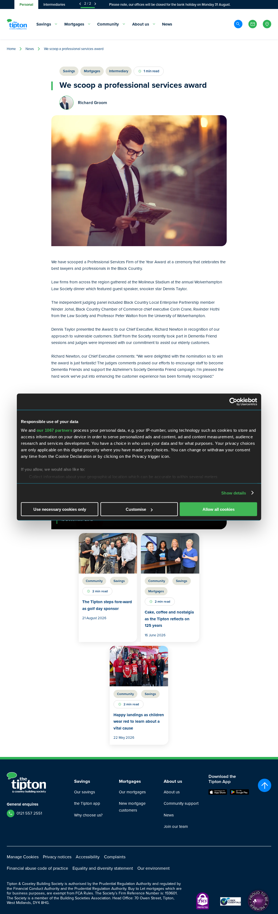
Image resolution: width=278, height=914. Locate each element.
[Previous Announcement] (80, 4)
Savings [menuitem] (43, 24)
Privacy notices (57, 857)
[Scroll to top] (264, 785)
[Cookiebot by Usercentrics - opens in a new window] (233, 402)
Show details (233, 492)
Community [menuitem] (108, 24)
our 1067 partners (54, 430)
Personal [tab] (26, 4)
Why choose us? (88, 815)
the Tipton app (87, 803)
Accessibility (88, 857)
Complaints (114, 857)
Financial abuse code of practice (37, 868)
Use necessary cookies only (59, 509)
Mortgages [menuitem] (74, 24)
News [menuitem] (167, 24)
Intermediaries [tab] (54, 4)
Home (11, 48)
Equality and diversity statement (102, 868)
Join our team (176, 827)
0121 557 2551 (29, 813)
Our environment (153, 868)
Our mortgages (132, 792)
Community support (181, 803)
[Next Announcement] (95, 4)
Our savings (84, 792)
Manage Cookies (23, 857)
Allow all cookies (219, 509)
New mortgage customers (132, 806)
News (30, 48)
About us (172, 792)
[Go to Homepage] (17, 24)
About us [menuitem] (140, 24)
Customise (136, 509)
